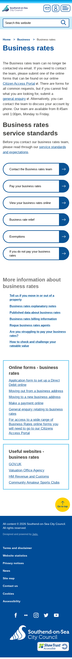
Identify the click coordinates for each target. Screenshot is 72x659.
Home (7, 39)
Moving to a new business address (35, 397)
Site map (9, 578)
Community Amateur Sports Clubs (34, 482)
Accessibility (11, 601)
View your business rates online (30, 203)
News (6, 570)
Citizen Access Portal (19, 84)
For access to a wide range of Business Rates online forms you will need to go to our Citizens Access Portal (33, 426)
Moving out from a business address (36, 391)
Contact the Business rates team (30, 169)
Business (23, 39)
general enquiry (14, 99)
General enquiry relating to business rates (36, 411)
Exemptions (17, 236)
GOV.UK (15, 464)
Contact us (10, 585)
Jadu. (35, 534)
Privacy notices (13, 563)
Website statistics (15, 555)
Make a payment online (26, 403)
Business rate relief (21, 219)
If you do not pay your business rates (29, 253)
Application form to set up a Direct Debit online (34, 383)
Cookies (8, 593)
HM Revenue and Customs (29, 476)
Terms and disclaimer (17, 548)
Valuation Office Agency (26, 470)
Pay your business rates (25, 186)
